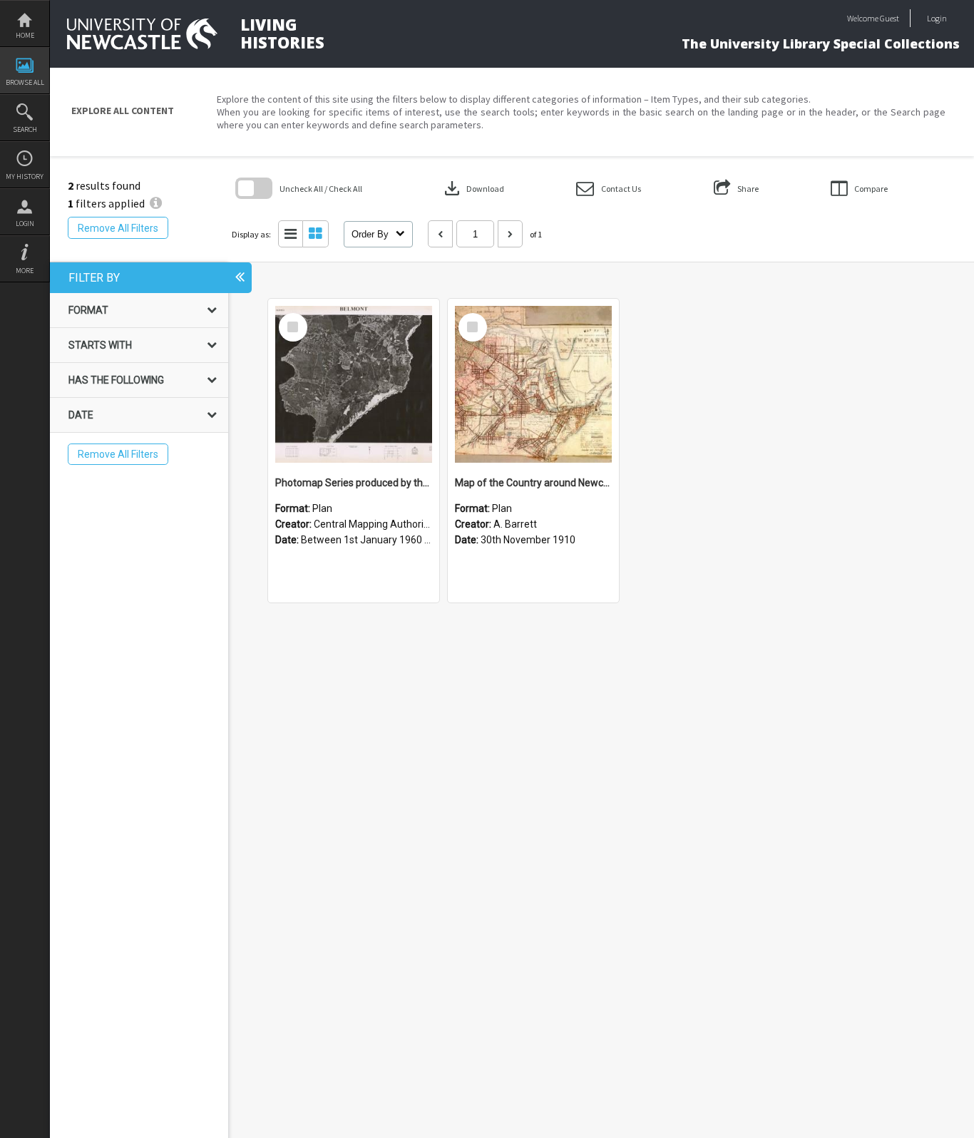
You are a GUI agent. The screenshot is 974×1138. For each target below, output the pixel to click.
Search (25, 129)
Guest (889, 18)
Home (25, 35)
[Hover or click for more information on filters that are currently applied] (156, 203)
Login (25, 223)
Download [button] (472, 188)
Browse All (25, 82)
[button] (608, 189)
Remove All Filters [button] (118, 228)
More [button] (25, 270)
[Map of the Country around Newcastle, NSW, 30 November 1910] (533, 384)
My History (24, 176)
